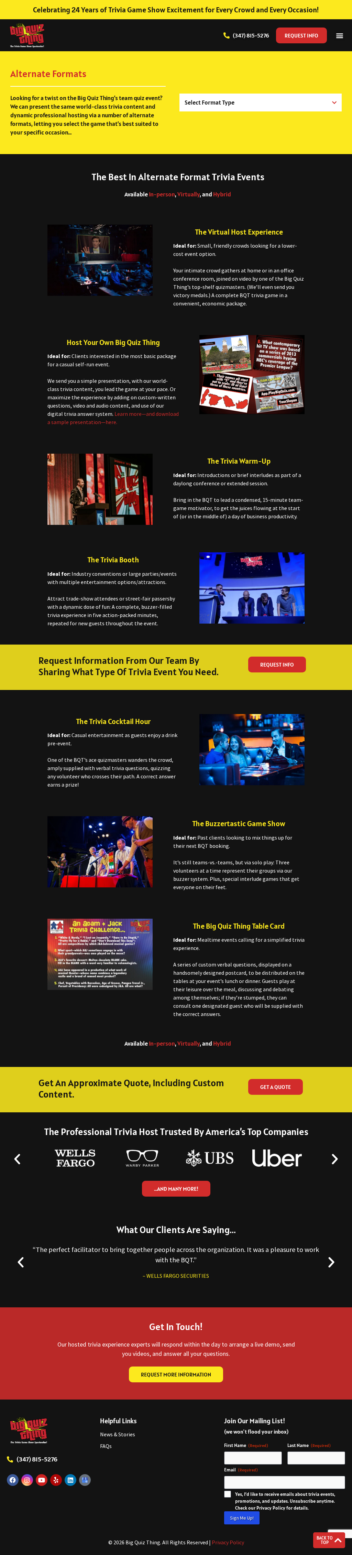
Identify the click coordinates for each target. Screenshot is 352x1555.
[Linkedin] (70, 1480)
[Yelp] (56, 1480)
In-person (162, 194)
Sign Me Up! (242, 1518)
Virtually (188, 194)
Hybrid (222, 194)
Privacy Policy (228, 1542)
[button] (339, 35)
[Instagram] (27, 1480)
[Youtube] (41, 1480)
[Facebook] (13, 1480)
